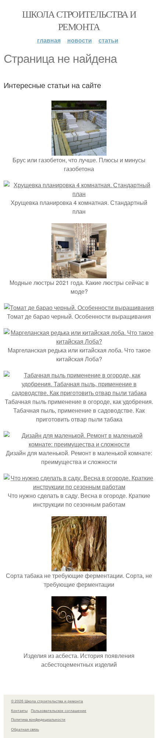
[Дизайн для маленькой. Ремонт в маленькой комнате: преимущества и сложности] (79, 444)
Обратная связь (25, 729)
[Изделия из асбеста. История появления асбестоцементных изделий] (79, 647)
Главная (49, 40)
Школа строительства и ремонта (79, 20)
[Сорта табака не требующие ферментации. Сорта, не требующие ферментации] (79, 566)
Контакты (19, 710)
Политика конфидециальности (38, 719)
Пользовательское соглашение (58, 710)
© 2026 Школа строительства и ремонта (47, 700)
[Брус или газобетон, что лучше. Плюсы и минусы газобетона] (79, 151)
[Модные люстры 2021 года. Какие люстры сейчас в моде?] (79, 273)
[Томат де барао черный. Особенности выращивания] (79, 307)
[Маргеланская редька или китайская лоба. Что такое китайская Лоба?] (79, 341)
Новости (79, 40)
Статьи (108, 40)
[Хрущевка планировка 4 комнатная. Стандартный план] (79, 193)
